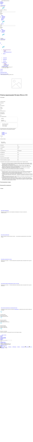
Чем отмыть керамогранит (5, 210)
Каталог (1, 335)
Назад (5, 50)
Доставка (3, 134)
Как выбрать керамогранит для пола (6, 259)
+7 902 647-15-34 (2, 5)
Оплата (3, 133)
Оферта (1, 339)
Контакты (1, 338)
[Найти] (1, 14)
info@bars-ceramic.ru (5, 66)
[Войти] (0, 41)
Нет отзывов (2, 97)
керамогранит (17, 309)
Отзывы (3, 132)
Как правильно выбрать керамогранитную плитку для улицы (10, 283)
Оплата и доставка (3, 337)
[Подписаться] (1, 341)
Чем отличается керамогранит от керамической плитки (9, 307)
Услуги (1, 336)
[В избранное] (0, 97)
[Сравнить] (0, 98)
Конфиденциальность (3, 345)
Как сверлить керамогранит (5, 234)
